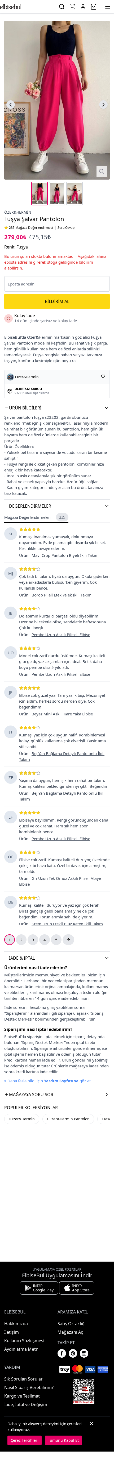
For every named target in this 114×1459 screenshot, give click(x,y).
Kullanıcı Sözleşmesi (24, 1341)
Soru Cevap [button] (66, 228)
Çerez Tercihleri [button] (24, 1440)
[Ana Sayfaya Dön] (10, 6)
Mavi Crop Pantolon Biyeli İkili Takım (65, 555)
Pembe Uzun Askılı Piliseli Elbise (61, 634)
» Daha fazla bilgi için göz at (47, 1080)
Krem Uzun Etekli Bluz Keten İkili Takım (67, 923)
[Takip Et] (103, 376)
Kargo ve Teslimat (22, 1396)
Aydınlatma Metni (22, 1349)
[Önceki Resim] (10, 104)
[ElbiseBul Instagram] (84, 1353)
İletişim (11, 1332)
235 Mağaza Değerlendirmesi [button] (31, 228)
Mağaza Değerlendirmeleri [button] (34, 517)
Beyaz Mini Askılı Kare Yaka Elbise (62, 713)
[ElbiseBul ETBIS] (83, 1391)
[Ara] (61, 6)
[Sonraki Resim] (103, 104)
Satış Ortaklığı (72, 1324)
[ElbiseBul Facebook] (62, 1353)
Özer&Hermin (17, 212)
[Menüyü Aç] (107, 6)
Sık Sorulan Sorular (23, 1379)
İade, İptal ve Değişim (25, 1404)
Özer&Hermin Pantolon (69, 1118)
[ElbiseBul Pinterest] (73, 1353)
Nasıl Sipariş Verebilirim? (29, 1387)
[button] (57, 407)
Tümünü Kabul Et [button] (63, 1440)
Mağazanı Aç (70, 1332)
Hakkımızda (16, 1324)
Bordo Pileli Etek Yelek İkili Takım (61, 595)
